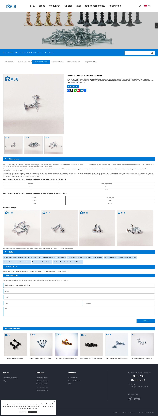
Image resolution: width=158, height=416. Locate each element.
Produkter (10, 52)
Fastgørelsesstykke (62, 271)
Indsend (145, 321)
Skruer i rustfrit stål (35, 271)
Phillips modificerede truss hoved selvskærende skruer (120, 257)
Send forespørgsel (73, 86)
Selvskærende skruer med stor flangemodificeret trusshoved (85, 257)
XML (139, 412)
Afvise (23, 412)
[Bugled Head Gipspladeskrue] (15, 344)
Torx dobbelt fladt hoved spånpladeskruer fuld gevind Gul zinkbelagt (67, 358)
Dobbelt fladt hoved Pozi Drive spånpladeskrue (42, 358)
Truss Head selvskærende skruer (41, 262)
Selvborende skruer (9, 271)
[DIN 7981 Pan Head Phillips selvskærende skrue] (116, 344)
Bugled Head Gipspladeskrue (15, 358)
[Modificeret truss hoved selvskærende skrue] (13, 145)
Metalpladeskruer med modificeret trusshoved (17, 262)
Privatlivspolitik (149, 412)
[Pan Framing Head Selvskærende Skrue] (91, 344)
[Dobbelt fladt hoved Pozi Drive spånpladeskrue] (41, 344)
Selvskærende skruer (21, 52)
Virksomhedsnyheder (74, 381)
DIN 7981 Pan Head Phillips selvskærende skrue (117, 358)
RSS (131, 412)
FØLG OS (134, 394)
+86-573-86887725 (138, 377)
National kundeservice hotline (141, 373)
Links (115, 412)
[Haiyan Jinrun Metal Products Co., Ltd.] (11, 10)
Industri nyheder (73, 377)
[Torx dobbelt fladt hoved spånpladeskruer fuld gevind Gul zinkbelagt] (66, 344)
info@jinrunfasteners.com (139, 387)
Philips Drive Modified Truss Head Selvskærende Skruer (20, 257)
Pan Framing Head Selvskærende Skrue (92, 358)
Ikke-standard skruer (49, 271)
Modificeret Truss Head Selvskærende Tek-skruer (67, 262)
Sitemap (123, 412)
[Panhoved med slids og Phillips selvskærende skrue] (142, 344)
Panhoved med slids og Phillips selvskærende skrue (143, 358)
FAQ (4, 381)
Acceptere (33, 412)
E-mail (133, 384)
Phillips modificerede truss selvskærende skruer (52, 257)
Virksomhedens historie (10, 377)
